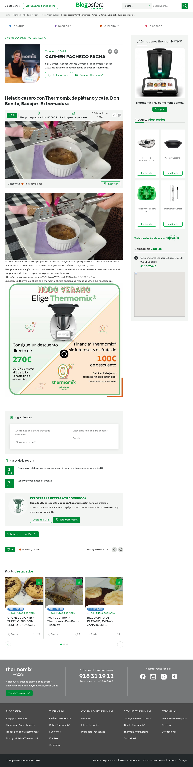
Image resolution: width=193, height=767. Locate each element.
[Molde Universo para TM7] (146, 193)
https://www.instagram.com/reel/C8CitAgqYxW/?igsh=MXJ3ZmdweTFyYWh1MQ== (50, 277)
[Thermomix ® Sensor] (173, 193)
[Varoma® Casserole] (173, 142)
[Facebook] (142, 676)
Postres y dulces (16, 609)
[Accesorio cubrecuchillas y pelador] (146, 142)
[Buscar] (185, 6)
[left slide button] (8, 644)
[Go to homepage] (89, 5)
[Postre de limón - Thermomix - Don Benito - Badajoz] (64, 594)
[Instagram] (163, 676)
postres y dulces (51, 15)
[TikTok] (174, 676)
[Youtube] (153, 676)
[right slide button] (120, 644)
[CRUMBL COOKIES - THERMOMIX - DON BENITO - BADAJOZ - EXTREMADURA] (24, 594)
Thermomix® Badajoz (22, 15)
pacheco (38, 15)
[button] (137, 6)
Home (7, 15)
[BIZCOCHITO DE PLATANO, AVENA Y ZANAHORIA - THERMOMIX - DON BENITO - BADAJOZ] (104, 594)
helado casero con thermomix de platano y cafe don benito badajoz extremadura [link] (97, 15)
